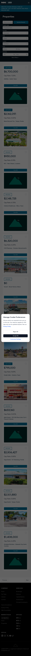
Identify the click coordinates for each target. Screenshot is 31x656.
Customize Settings (15, 339)
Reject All (15, 331)
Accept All (15, 335)
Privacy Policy (7, 326)
